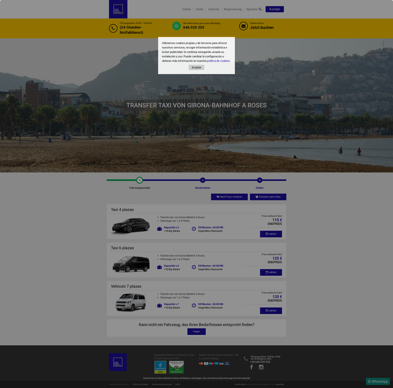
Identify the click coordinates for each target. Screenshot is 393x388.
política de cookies (218, 60)
